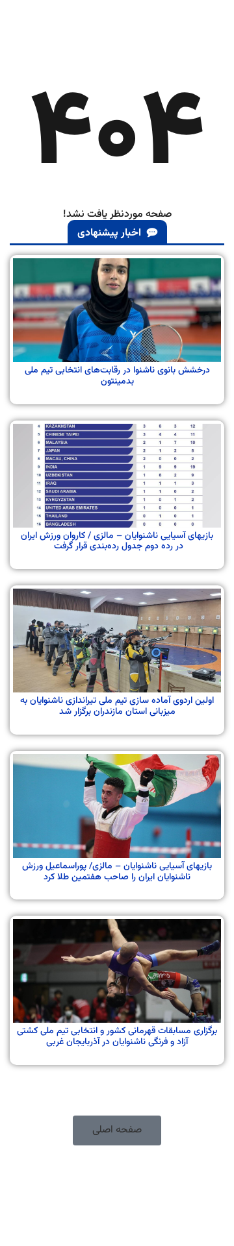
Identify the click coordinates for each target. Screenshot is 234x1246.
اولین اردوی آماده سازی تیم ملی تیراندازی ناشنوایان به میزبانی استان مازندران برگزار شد (117, 706)
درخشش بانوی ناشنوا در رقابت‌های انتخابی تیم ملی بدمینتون (117, 376)
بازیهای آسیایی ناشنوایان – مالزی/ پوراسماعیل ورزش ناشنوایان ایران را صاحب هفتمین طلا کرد (117, 872)
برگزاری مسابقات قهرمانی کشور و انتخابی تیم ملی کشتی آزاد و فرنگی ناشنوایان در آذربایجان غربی (117, 1036)
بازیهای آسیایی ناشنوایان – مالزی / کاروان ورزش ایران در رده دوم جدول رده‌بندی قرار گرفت (117, 541)
